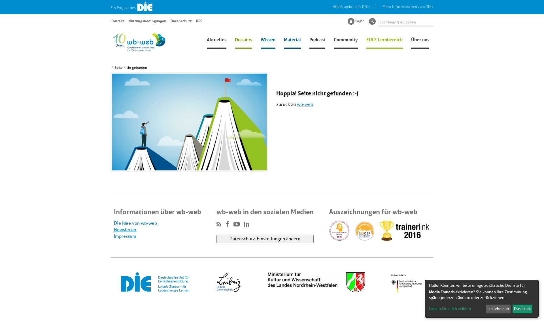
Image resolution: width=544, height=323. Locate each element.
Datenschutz (181, 20)
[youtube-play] (236, 224)
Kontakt (117, 20)
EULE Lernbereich (384, 39)
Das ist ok (522, 308)
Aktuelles (216, 39)
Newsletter (125, 230)
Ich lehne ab (498, 308)
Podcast (317, 39)
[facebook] (227, 224)
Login (360, 20)
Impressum (125, 236)
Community (346, 39)
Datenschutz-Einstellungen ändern (265, 239)
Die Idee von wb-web (135, 223)
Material (292, 39)
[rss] (218, 224)
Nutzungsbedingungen (147, 20)
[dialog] (481, 298)
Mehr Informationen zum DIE (407, 6)
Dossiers (243, 39)
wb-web (305, 104)
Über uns (420, 39)
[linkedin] (246, 224)
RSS (199, 20)
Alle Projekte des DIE (351, 6)
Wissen (268, 39)
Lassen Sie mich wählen (450, 308)
